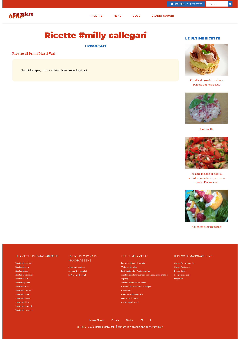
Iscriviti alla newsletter (187, 4)
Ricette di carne (23, 278)
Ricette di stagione (76, 267)
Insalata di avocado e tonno (133, 282)
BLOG (136, 15)
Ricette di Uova (22, 286)
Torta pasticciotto (129, 267)
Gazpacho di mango (130, 298)
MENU (117, 15)
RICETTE (97, 15)
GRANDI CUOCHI (163, 15)
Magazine (178, 278)
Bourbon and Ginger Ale (132, 294)
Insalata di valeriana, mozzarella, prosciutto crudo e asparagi (144, 277)
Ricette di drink (22, 302)
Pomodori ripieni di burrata (133, 263)
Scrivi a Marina (96, 319)
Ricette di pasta (22, 267)
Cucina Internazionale (184, 263)
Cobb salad (126, 290)
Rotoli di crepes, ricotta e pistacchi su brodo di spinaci (54, 70)
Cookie (129, 319)
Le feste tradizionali (77, 275)
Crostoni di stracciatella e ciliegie (136, 286)
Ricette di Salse (22, 294)
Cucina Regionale (182, 267)
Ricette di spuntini (24, 306)
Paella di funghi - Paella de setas (135, 271)
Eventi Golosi (180, 271)
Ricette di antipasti (24, 263)
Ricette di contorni (24, 290)
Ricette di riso (22, 271)
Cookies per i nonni (130, 302)
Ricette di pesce (23, 282)
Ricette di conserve (24, 310)
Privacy (115, 319)
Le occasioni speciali (77, 271)
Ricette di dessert (23, 298)
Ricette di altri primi (24, 275)
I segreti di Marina (182, 275)
